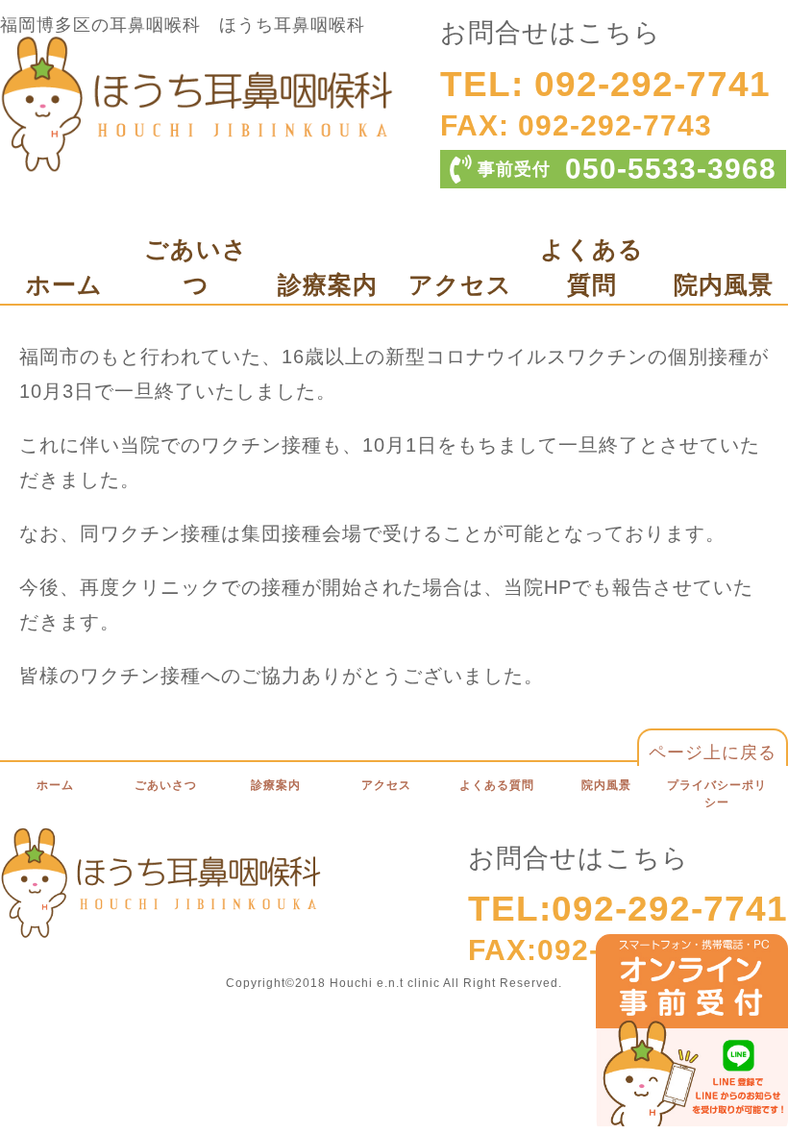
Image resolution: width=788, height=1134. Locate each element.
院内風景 (724, 284)
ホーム (64, 284)
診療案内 (328, 284)
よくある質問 (496, 785)
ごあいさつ (166, 785)
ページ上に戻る (712, 752)
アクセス (460, 284)
